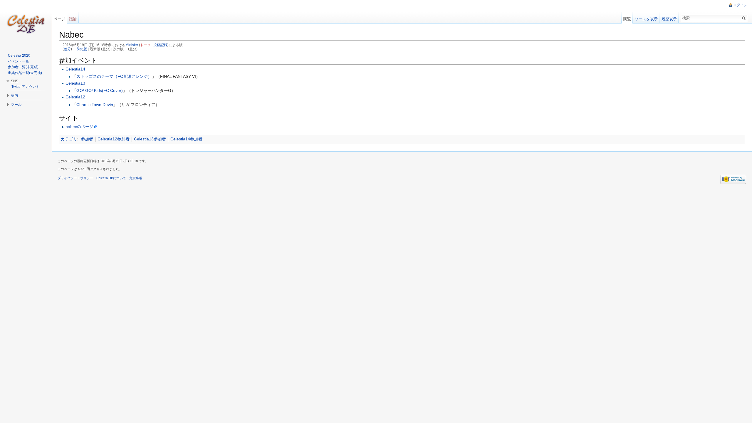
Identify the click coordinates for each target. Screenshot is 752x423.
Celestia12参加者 (114, 139)
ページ (59, 19)
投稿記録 (160, 45)
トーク (145, 45)
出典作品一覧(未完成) (25, 73)
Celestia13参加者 (150, 139)
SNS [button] (14, 81)
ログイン (740, 5)
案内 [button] (14, 95)
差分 (67, 49)
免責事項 (135, 178)
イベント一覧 (18, 61)
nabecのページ (79, 126)
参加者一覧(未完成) (23, 67)
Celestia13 (75, 83)
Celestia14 (75, 69)
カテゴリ (69, 139)
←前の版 (80, 49)
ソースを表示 (646, 19)
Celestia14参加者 (186, 139)
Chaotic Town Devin (94, 104)
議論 (73, 19)
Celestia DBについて (111, 178)
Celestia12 (75, 97)
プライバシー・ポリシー (75, 178)
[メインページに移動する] (25, 23)
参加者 (87, 139)
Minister (131, 45)
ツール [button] (16, 105)
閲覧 (627, 19)
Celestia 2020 (19, 55)
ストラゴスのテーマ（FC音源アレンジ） (114, 76)
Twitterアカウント (25, 87)
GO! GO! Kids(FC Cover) (99, 90)
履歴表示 (669, 19)
